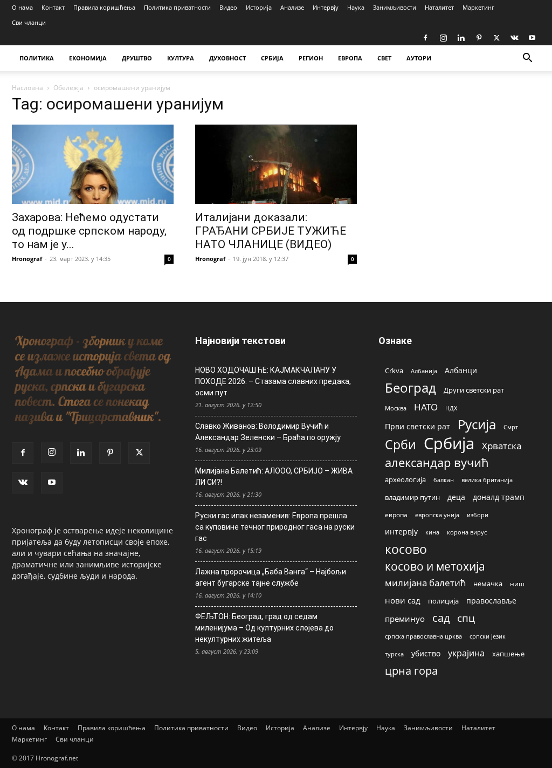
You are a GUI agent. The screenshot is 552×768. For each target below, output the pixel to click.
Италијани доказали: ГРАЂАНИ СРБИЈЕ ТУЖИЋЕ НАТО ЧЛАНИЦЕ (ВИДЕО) (270, 231)
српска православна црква (423, 636)
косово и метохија (435, 566)
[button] (527, 59)
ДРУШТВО (137, 58)
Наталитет (439, 7)
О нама (22, 7)
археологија (405, 479)
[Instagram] (443, 37)
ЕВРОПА (350, 58)
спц (466, 617)
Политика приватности (177, 7)
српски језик (488, 636)
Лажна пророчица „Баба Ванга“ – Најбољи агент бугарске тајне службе (270, 577)
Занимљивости (394, 7)
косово (406, 549)
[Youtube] (532, 37)
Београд (410, 387)
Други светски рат (474, 390)
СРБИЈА (272, 58)
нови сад (402, 600)
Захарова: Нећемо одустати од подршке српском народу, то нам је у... (89, 231)
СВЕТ (384, 58)
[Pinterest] (479, 37)
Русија (477, 424)
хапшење (508, 654)
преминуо (405, 618)
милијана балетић (425, 582)
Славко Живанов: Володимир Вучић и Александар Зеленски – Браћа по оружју (268, 432)
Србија (449, 443)
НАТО (426, 407)
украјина (466, 653)
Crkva (394, 370)
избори (477, 515)
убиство (425, 653)
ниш (517, 583)
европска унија (437, 515)
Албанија (424, 371)
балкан (443, 480)
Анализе (292, 7)
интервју (401, 531)
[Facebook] (425, 37)
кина (432, 532)
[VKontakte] (514, 37)
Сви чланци (29, 22)
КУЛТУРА (180, 58)
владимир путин (412, 497)
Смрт (510, 427)
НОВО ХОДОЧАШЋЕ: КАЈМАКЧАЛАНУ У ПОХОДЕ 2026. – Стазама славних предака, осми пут (273, 381)
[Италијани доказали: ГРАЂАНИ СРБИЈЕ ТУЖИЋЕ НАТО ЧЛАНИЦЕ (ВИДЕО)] (276, 164)
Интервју (326, 7)
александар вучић (437, 462)
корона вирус (467, 532)
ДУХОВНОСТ (227, 58)
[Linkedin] (461, 37)
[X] (496, 37)
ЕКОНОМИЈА (88, 58)
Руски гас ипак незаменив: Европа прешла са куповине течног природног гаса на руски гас (275, 527)
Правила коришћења (104, 7)
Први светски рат (417, 426)
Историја (259, 7)
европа (396, 514)
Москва (395, 408)
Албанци (461, 370)
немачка (487, 583)
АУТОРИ (418, 58)
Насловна (27, 87)
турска (394, 654)
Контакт (53, 7)
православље (491, 600)
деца (456, 497)
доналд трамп (499, 497)
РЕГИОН (311, 58)
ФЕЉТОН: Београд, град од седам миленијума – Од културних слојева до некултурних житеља (264, 627)
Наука (355, 7)
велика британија (487, 480)
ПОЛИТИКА (36, 58)
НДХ (451, 408)
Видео (228, 7)
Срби (400, 444)
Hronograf (27, 259)
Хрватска (501, 445)
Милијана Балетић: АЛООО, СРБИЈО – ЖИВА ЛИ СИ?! (274, 476)
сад (441, 617)
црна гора (411, 670)
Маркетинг (478, 7)
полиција (443, 601)
